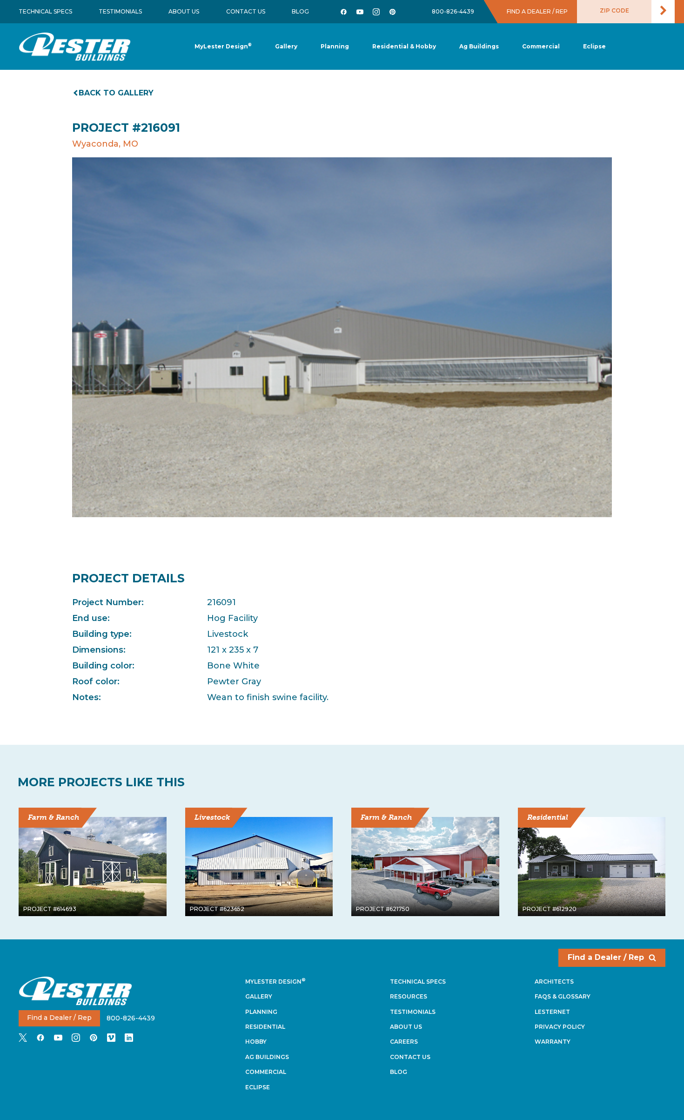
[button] (335, 46)
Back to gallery (116, 92)
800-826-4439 (453, 11)
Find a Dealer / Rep (606, 957)
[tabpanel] (342, 337)
